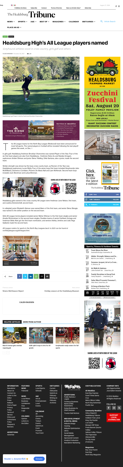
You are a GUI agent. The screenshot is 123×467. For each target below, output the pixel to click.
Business (24, 401)
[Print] (47, 276)
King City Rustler (91, 420)
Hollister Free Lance (92, 418)
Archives (53, 403)
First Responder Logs (25, 408)
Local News (25, 399)
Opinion (24, 419)
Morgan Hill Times (92, 425)
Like (117, 194)
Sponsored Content (71, 438)
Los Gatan (89, 423)
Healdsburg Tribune (92, 415)
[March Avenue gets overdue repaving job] (15, 335)
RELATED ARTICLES (12, 322)
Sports (5, 36)
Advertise (10, 435)
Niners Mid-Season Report (13, 291)
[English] (12, 5)
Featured (24, 391)
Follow (116, 199)
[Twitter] (25, 276)
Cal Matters (25, 403)
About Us (10, 391)
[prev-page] (4, 352)
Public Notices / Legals (70, 398)
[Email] (41, 276)
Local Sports (40, 388)
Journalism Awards (114, 391)
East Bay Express (91, 393)
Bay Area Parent (91, 450)
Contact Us (11, 393)
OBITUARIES (54, 386)
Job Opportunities (113, 388)
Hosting (67, 426)
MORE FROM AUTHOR (32, 322)
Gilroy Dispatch (91, 413)
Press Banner (90, 427)
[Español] (15, 5)
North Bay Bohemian (93, 403)
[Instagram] (118, 6)
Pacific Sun (89, 405)
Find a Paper (12, 405)
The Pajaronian (91, 435)
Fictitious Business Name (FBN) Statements (71, 404)
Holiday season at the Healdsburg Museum (62, 291)
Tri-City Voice (90, 439)
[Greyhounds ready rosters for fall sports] (68, 335)
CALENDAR (40, 411)
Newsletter (11, 388)
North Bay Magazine (93, 455)
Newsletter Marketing (72, 443)
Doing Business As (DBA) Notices (71, 409)
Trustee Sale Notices (71, 413)
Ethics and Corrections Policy (11, 419)
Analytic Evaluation (71, 440)
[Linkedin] (30, 276)
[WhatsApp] (36, 276)
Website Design (69, 423)
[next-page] (7, 352)
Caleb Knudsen (8, 54)
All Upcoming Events (39, 416)
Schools (11, 36)
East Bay (88, 452)
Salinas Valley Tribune (93, 432)
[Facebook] (116, 6)
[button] (107, 21)
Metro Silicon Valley (92, 400)
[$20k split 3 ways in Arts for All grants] (41, 335)
